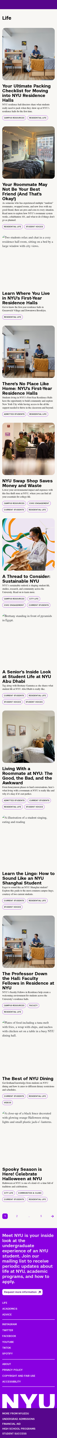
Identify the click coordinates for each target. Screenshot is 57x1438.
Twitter (7, 1330)
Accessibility (11, 1381)
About (6, 1364)
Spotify (7, 1353)
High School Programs (18, 1429)
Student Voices (34, 226)
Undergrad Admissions (18, 1419)
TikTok (6, 1347)
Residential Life (37, 118)
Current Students (14, 510)
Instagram (9, 1324)
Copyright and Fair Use (18, 1375)
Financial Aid (11, 1424)
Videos (7, 1102)
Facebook (9, 1336)
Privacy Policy (12, 1370)
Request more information (20, 1292)
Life (4, 1302)
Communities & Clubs (29, 1193)
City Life (33, 599)
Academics (9, 1308)
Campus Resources (14, 118)
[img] (28, 54)
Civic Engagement (39, 503)
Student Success (14, 1434)
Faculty (33, 1005)
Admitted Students (14, 414)
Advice (7, 1314)
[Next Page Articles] (52, 1216)
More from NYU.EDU (15, 1413)
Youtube (8, 1342)
